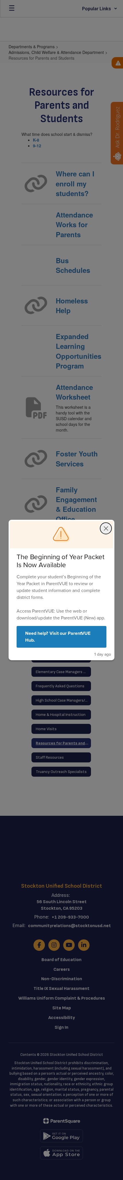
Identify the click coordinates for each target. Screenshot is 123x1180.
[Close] (106, 528)
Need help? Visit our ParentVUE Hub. (58, 636)
